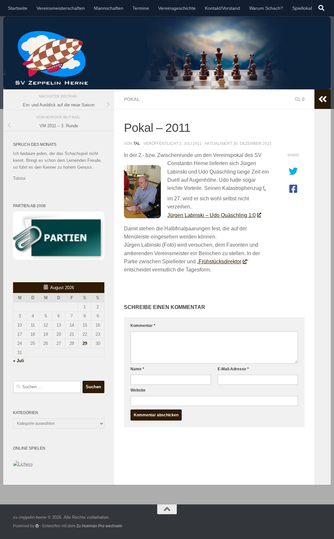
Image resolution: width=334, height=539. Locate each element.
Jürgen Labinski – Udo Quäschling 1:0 (211, 215)
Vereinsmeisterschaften (61, 8)
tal (136, 143)
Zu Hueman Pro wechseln (99, 526)
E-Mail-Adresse (233, 369)
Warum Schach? (266, 8)
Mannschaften (108, 8)
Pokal (132, 99)
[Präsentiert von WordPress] (37, 526)
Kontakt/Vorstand (222, 8)
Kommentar (142, 325)
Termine (140, 8)
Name (137, 369)
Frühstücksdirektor (220, 261)
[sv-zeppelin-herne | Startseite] (51, 58)
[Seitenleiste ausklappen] (322, 99)
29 (85, 343)
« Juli (18, 360)
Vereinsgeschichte (177, 8)
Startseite (17, 8)
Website (137, 390)
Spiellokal (302, 8)
